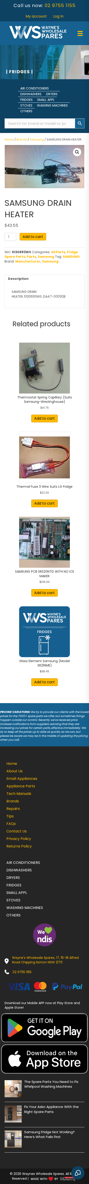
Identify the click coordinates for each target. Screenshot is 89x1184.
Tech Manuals (18, 793)
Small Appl (46, 99)
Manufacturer (27, 261)
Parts (31, 256)
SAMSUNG (71, 256)
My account (36, 16)
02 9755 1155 (60, 5)
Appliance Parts (20, 786)
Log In (58, 16)
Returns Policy (19, 846)
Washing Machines (52, 105)
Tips (10, 816)
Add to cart (33, 236)
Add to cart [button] (44, 418)
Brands (21, 139)
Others (26, 111)
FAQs (11, 823)
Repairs (13, 808)
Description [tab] (18, 278)
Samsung (37, 139)
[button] (77, 152)
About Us (14, 771)
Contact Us (16, 831)
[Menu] (80, 33)
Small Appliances (21, 778)
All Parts (58, 252)
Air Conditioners (34, 88)
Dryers (52, 94)
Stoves (26, 105)
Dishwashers (31, 94)
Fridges (26, 99)
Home (9, 139)
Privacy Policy (18, 838)
